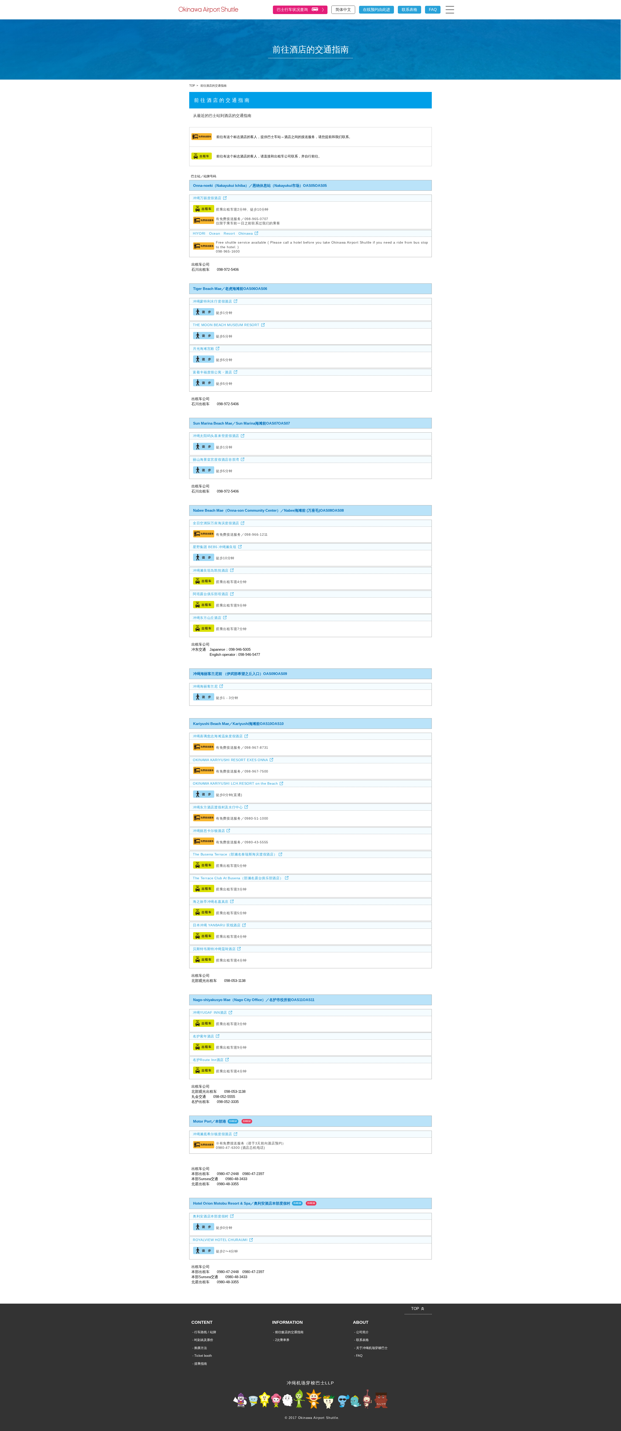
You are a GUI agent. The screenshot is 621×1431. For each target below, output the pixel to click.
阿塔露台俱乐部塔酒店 (211, 594)
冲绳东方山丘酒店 (207, 618)
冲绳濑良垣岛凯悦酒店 (211, 570)
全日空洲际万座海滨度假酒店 (216, 523)
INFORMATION (287, 1322)
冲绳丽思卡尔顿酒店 (209, 831)
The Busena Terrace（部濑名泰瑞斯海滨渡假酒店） (235, 854)
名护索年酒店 (203, 1036)
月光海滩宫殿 (203, 349)
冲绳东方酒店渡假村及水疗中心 (218, 807)
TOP (192, 85)
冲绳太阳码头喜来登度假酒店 (216, 436)
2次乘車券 (282, 1340)
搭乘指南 (200, 1363)
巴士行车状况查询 (292, 10)
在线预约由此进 (376, 10)
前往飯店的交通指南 (289, 1332)
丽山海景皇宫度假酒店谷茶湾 (216, 459)
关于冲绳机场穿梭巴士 (372, 1348)
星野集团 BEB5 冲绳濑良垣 (215, 547)
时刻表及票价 (203, 1340)
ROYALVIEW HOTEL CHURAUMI (220, 1240)
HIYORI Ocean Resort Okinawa (223, 233)
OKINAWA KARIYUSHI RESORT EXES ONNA (230, 760)
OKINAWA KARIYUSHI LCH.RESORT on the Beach (235, 783)
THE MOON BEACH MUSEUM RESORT (226, 325)
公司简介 (362, 1332)
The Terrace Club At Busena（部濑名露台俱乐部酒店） (238, 878)
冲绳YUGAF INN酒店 (210, 1012)
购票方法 (200, 1348)
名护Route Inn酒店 (208, 1060)
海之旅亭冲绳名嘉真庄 (211, 902)
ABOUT (360, 1322)
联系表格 (409, 10)
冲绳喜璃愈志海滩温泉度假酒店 (218, 736)
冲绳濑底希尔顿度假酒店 (212, 1134)
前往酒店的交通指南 (213, 85)
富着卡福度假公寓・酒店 (212, 372)
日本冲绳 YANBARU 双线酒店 (217, 925)
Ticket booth (203, 1355)
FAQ (433, 10)
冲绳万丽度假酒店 (207, 198)
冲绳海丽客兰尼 (205, 686)
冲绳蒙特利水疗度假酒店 (212, 301)
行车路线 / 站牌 (205, 1332)
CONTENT (201, 1322)
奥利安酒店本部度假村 (211, 1216)
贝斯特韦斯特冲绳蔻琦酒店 (214, 949)
